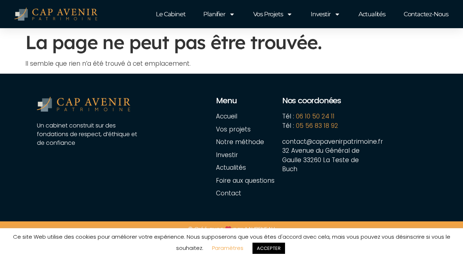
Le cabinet (170, 14)
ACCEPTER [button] (269, 248)
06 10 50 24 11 (315, 116)
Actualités (372, 14)
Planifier (214, 14)
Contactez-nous (426, 14)
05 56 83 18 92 (318, 125)
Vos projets (268, 14)
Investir (320, 14)
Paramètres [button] (227, 248)
